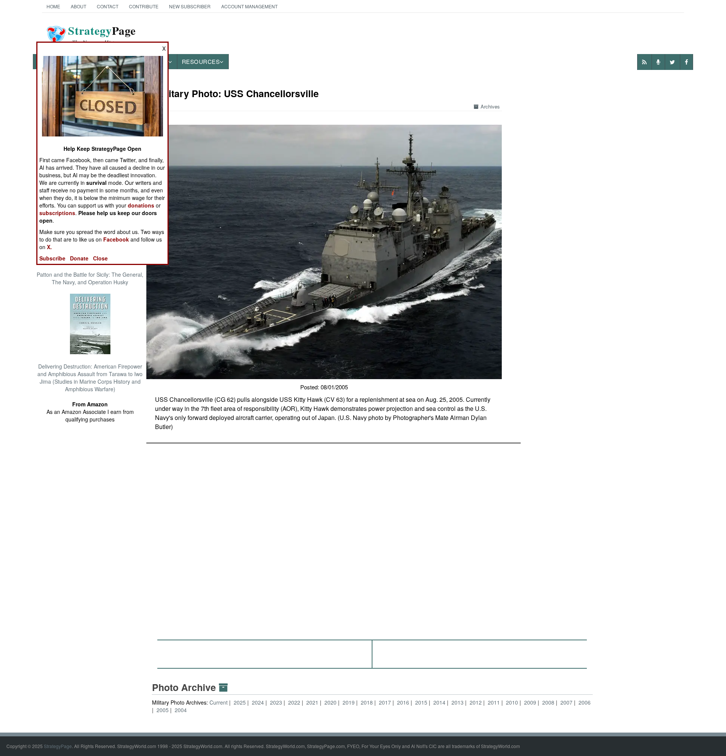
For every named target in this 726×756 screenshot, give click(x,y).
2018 (367, 702)
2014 (439, 702)
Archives (490, 106)
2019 (349, 702)
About (78, 6)
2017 (385, 702)
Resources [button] (201, 61)
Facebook (116, 239)
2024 (258, 702)
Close (100, 258)
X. (49, 247)
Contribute (143, 6)
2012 (476, 702)
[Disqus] (372, 537)
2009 (530, 702)
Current (219, 702)
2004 (181, 710)
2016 (403, 702)
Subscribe (52, 258)
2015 (421, 702)
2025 (240, 702)
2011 (494, 702)
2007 (566, 702)
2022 (294, 702)
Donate (79, 258)
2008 (548, 702)
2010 (512, 702)
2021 (312, 702)
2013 (457, 702)
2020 (330, 702)
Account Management (249, 6)
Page (102, 35)
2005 (163, 710)
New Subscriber (190, 6)
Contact (107, 6)
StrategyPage (58, 746)
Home (53, 6)
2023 (276, 702)
